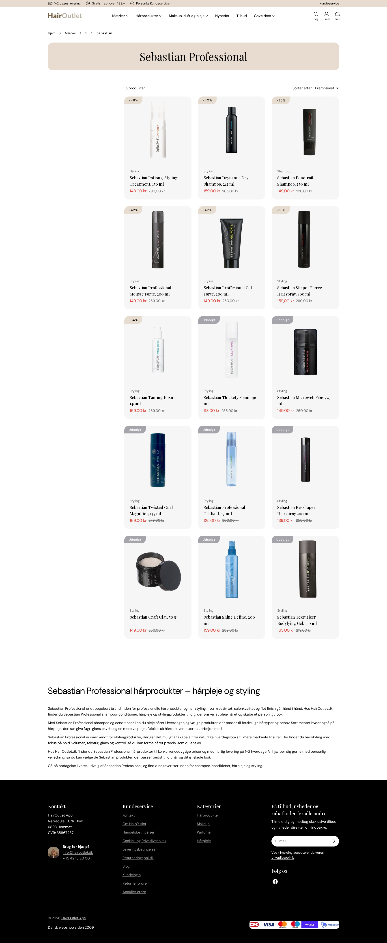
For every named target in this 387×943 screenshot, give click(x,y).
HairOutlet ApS (73, 918)
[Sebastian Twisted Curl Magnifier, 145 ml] (158, 459)
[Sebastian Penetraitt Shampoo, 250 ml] (305, 130)
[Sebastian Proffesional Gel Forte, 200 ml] (232, 240)
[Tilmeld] (334, 841)
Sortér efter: (302, 88)
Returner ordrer (135, 883)
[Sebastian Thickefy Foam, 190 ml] (232, 350)
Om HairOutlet (134, 823)
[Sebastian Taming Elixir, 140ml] (158, 350)
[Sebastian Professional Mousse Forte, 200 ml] (158, 240)
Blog (126, 866)
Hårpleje (204, 840)
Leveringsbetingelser (140, 849)
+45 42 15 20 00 (76, 858)
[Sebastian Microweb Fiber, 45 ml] (305, 350)
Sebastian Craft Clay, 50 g (153, 616)
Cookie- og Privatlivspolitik (144, 840)
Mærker (70, 33)
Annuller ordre (134, 891)
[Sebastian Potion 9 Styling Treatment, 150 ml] (158, 130)
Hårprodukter (208, 815)
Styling (208, 171)
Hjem (52, 33)
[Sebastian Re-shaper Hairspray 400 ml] (305, 459)
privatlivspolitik (282, 857)
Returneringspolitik (138, 857)
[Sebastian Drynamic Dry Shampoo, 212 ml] (232, 130)
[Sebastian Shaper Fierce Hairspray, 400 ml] (305, 240)
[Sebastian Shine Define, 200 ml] (232, 569)
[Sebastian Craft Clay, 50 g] (158, 569)
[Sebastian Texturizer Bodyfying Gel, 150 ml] (305, 569)
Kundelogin (132, 874)
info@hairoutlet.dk (78, 852)
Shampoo (284, 171)
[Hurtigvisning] (185, 106)
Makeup (203, 823)
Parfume (204, 832)
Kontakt (129, 815)
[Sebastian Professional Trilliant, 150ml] (232, 459)
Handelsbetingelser (139, 832)
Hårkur (134, 171)
